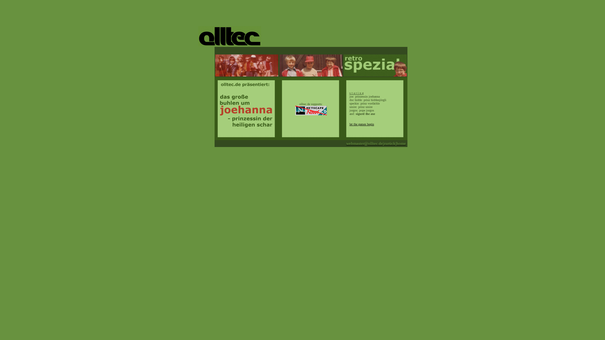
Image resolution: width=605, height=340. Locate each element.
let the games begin (361, 124)
